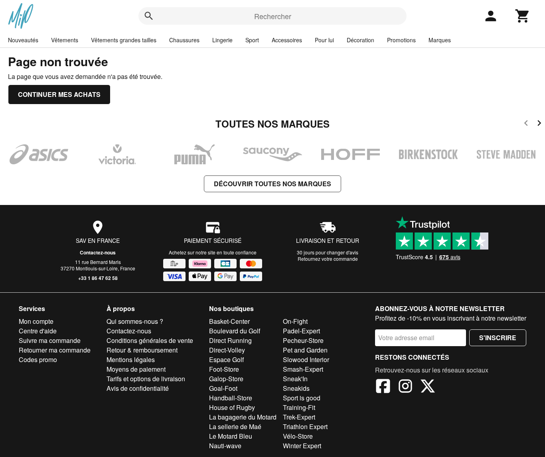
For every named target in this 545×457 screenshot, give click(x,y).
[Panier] (523, 16)
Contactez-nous (98, 252)
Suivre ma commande (50, 340)
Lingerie (222, 40)
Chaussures (184, 40)
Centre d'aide (38, 330)
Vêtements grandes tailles (123, 40)
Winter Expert (302, 445)
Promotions (401, 40)
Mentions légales (131, 359)
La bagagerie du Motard (242, 417)
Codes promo (38, 359)
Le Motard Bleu (230, 436)
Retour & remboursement (142, 350)
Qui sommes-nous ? (135, 321)
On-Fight (295, 321)
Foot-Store (224, 369)
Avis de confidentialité (138, 388)
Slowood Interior (306, 359)
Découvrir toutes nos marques (272, 183)
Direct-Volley (227, 350)
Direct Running (230, 340)
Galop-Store (226, 378)
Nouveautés (23, 40)
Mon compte (36, 321)
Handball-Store (230, 397)
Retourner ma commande (55, 350)
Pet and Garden (305, 350)
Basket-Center (229, 321)
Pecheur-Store (303, 340)
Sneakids (296, 388)
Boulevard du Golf (234, 330)
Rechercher (272, 16)
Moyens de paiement (136, 369)
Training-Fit (299, 407)
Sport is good (301, 397)
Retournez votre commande (328, 258)
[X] (428, 387)
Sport (252, 40)
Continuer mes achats (59, 94)
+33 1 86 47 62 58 (98, 278)
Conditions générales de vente (150, 340)
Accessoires (287, 40)
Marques (439, 40)
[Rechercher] (148, 16)
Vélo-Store (298, 436)
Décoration (360, 40)
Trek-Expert (299, 417)
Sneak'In (295, 378)
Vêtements (64, 40)
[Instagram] (405, 387)
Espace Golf (226, 359)
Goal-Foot (223, 388)
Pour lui (324, 40)
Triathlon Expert (305, 426)
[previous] (526, 124)
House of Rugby (232, 407)
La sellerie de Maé (235, 426)
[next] (539, 124)
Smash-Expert (303, 369)
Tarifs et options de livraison (146, 378)
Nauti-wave (225, 445)
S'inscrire (497, 337)
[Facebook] (383, 387)
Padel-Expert (301, 330)
